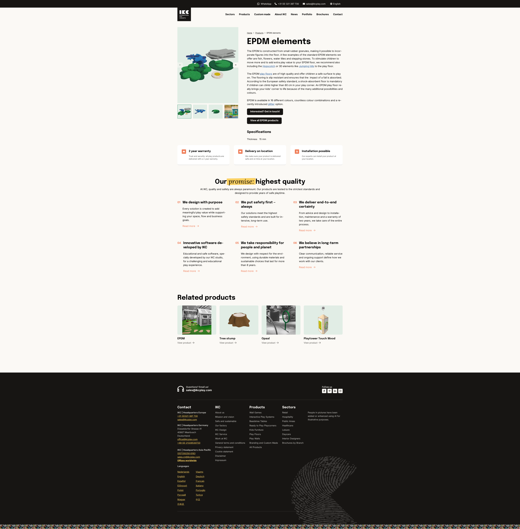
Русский (181, 494)
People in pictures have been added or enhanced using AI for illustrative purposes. (324, 416)
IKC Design (220, 429)
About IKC (281, 14)
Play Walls (254, 438)
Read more (189, 226)
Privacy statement (224, 447)
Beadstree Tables (258, 421)
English (181, 476)
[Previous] (180, 65)
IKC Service (221, 434)
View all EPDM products (264, 120)
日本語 (180, 504)
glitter (271, 104)
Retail (285, 412)
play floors (266, 73)
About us (219, 412)
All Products (255, 447)
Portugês (200, 490)
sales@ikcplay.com (316, 3)
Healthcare (287, 425)
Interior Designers (291, 438)
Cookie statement (224, 451)
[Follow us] (324, 391)
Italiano (200, 485)
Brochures (322, 14)
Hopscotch (269, 66)
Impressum (220, 460)
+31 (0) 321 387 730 (288, 3)
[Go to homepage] (184, 14)
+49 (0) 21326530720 (188, 442)
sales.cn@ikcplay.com (188, 457)
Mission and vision (224, 416)
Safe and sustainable (225, 421)
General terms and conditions (230, 442)
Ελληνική (182, 485)
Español (181, 481)
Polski (180, 490)
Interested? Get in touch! (265, 111)
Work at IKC (221, 438)
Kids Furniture (256, 429)
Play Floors (255, 434)
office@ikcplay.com (187, 439)
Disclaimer (220, 455)
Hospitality (287, 416)
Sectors (230, 14)
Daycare (286, 434)
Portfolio (307, 14)
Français (200, 481)
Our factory (221, 425)
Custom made (262, 14)
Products (244, 14)
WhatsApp (266, 3)
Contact (338, 14)
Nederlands (183, 471)
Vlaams (199, 471)
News (294, 14)
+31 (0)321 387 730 (187, 416)
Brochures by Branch (292, 442)
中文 (198, 499)
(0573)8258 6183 (186, 453)
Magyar (181, 499)
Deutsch (200, 476)
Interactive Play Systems (261, 416)
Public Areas (288, 421)
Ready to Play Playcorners (262, 425)
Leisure (286, 429)
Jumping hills (306, 66)
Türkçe (199, 494)
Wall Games (255, 412)
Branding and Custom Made (263, 442)
